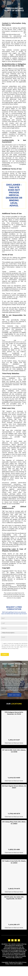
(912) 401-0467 (15, 740)
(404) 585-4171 (15, 924)
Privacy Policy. (15, 648)
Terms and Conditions (16, 963)
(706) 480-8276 (14, 813)
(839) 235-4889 (15, 849)
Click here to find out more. (14, 743)
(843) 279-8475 (15, 888)
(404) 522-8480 (14, 777)
